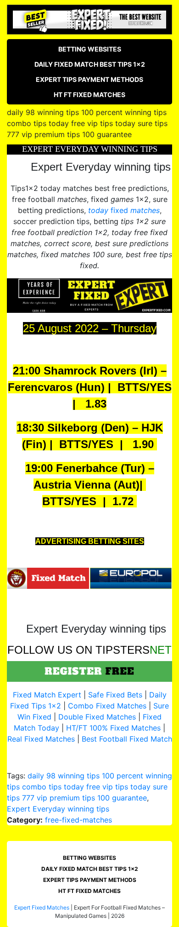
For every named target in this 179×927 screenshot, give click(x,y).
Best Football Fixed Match (127, 738)
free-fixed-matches (78, 819)
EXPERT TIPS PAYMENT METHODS (89, 79)
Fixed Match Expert (47, 694)
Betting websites (89, 49)
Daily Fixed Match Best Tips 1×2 (89, 64)
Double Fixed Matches (97, 716)
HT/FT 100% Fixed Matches (113, 727)
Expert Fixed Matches (41, 907)
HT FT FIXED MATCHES (89, 94)
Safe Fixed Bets (115, 694)
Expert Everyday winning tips (58, 808)
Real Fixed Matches (41, 738)
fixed (124, 210)
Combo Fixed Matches (107, 705)
